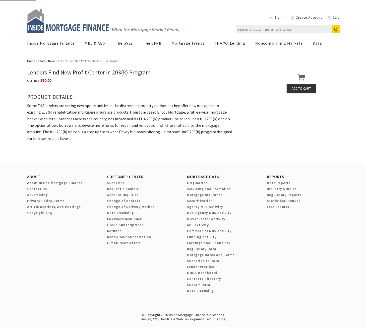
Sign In (280, 17)
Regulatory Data (201, 249)
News (52, 61)
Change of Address (123, 200)
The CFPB (152, 43)
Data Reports (279, 183)
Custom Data (198, 284)
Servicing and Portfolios (209, 189)
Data (317, 43)
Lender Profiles (200, 266)
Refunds (114, 231)
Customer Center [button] (125, 176)
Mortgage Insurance (205, 195)
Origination (197, 183)
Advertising (37, 195)
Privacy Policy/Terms (46, 200)
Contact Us (37, 189)
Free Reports (278, 206)
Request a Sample (123, 189)
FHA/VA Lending (230, 43)
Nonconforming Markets (279, 43)
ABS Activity (198, 225)
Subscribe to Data (203, 261)
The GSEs (124, 43)
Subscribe (116, 183)
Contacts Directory (204, 278)
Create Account (309, 17)
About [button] (33, 176)
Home (31, 61)
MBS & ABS (95, 43)
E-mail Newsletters (124, 243)
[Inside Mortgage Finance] (103, 31)
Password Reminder (124, 219)
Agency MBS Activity (205, 206)
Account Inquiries (123, 195)
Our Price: (33, 80)
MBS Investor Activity (206, 219)
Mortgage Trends (188, 43)
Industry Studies (282, 189)
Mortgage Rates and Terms (211, 255)
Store (42, 61)
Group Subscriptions (125, 225)
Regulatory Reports (284, 195)
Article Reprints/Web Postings (54, 206)
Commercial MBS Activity (209, 231)
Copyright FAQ (40, 212)
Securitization (200, 200)
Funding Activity (202, 237)
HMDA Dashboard (202, 272)
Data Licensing (120, 212)
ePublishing (216, 319)
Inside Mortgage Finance (51, 43)
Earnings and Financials (208, 243)
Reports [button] (275, 176)
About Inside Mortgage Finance (55, 183)
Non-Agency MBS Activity (209, 212)
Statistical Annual (283, 200)
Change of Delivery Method (131, 206)
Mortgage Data (203, 176)
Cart (336, 17)
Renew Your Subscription (129, 237)
